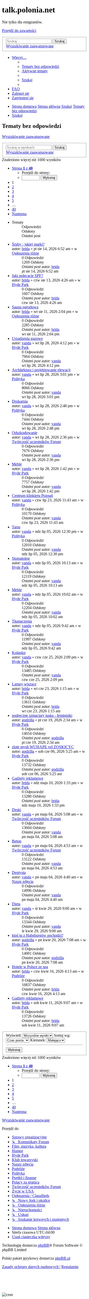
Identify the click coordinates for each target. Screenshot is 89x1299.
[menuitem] (40, 66)
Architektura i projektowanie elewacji (41, 370)
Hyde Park (20, 284)
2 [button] (13, 187)
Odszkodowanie (24, 433)
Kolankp (18, 652)
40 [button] (14, 209)
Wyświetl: (14, 1035)
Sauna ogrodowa (25, 307)
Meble (17, 464)
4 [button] (13, 196)
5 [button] (13, 200)
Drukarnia (20, 401)
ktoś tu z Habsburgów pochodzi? (37, 935)
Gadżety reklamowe (27, 778)
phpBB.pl (62, 1258)
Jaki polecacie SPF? (27, 276)
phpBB (43, 1245)
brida (26, 249)
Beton (16, 841)
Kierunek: (38, 1040)
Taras (16, 527)
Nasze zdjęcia (22, 881)
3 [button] (13, 191)
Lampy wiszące (24, 684)
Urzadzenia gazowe (27, 338)
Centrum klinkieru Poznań (32, 495)
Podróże (18, 976)
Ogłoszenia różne (25, 253)
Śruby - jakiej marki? (28, 244)
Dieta (16, 904)
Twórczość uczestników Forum (36, 442)
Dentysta (19, 872)
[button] (22, 168)
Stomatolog (21, 558)
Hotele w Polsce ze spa (30, 967)
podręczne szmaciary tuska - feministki (42, 715)
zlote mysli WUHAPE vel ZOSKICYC (43, 747)
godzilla (28, 720)
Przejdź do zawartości (19, 30)
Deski (16, 810)
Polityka (18, 379)
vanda (26, 343)
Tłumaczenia (22, 621)
